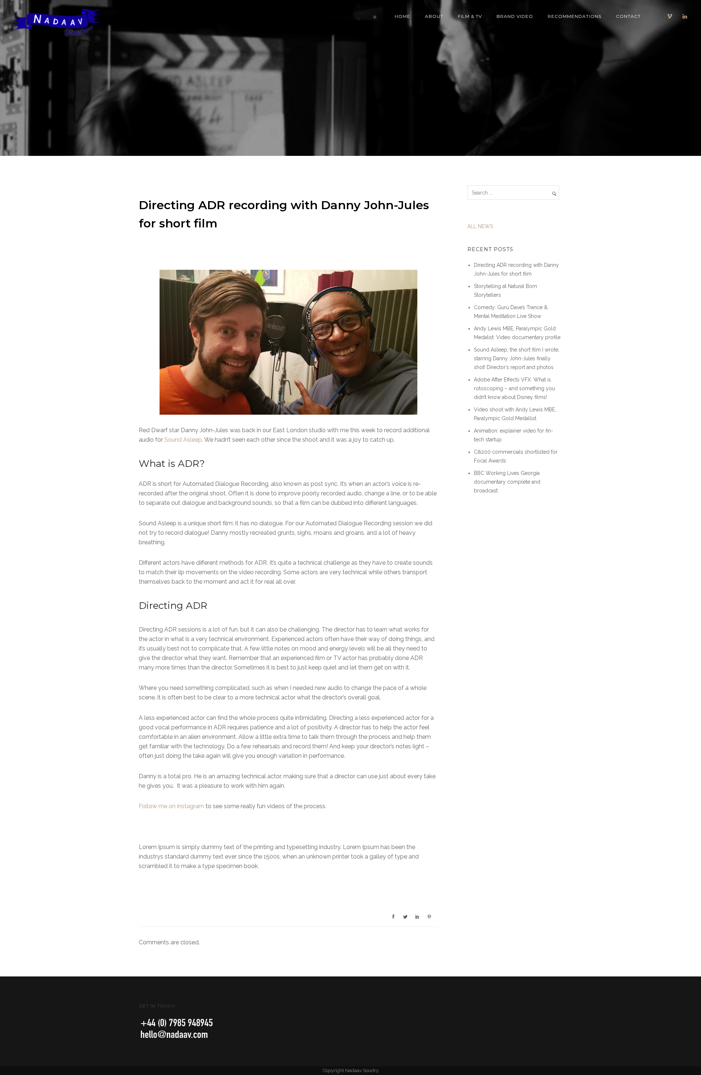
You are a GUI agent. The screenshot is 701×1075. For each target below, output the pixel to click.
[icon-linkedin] (685, 16)
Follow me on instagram (171, 806)
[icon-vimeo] (671, 16)
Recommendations (574, 16)
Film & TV (470, 16)
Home (402, 16)
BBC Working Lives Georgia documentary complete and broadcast (507, 482)
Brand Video (515, 16)
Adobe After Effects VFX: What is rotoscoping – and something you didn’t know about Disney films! (514, 388)
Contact (628, 16)
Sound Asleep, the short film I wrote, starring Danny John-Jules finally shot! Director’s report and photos (516, 358)
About (434, 16)
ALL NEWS (480, 226)
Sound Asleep (183, 439)
